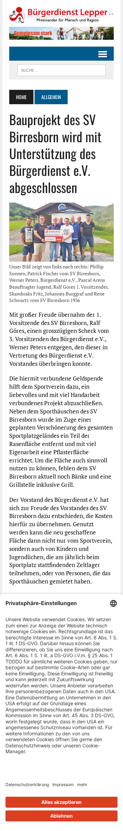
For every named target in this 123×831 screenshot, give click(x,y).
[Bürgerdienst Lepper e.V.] (61, 15)
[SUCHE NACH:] (61, 69)
